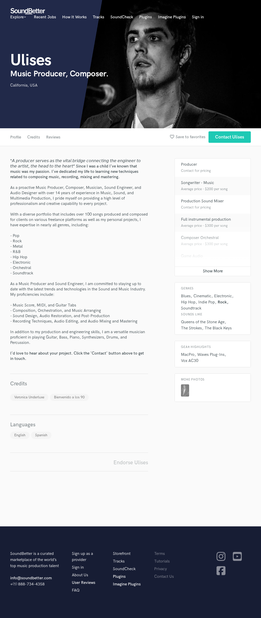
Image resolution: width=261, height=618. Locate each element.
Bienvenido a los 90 (69, 397)
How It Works (74, 17)
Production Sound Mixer (202, 201)
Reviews (53, 137)
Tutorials (162, 561)
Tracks (98, 17)
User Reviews (83, 582)
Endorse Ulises (130, 462)
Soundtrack (191, 308)
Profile (15, 137)
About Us (80, 575)
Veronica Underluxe (29, 397)
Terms (159, 553)
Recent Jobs (45, 17)
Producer (189, 164)
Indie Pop (206, 302)
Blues (186, 296)
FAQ (76, 590)
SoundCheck (121, 17)
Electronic (223, 296)
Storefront (121, 553)
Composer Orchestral (200, 237)
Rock (222, 302)
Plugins (145, 17)
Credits (33, 137)
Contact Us (164, 576)
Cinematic (202, 296)
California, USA (23, 85)
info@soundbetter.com (31, 578)
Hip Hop (188, 302)
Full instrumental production (206, 219)
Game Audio (192, 256)
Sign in (198, 17)
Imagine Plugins (172, 17)
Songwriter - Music (197, 182)
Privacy (160, 569)
